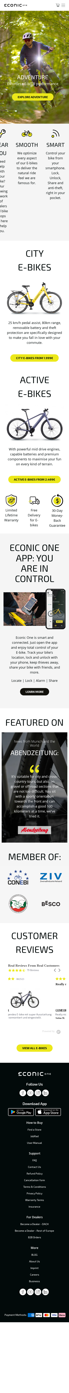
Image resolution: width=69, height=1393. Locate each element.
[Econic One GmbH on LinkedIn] (45, 1093)
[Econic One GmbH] (25, 5)
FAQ (34, 1160)
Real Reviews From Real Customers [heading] (33, 965)
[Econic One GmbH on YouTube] (30, 1093)
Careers (34, 1274)
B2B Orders (34, 1237)
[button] (55, 970)
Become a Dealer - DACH (34, 1224)
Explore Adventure (33, 97)
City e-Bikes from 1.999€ (34, 358)
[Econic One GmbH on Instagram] (38, 1093)
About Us (34, 1261)
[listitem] (35, 1000)
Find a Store (34, 1129)
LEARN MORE (35, 691)
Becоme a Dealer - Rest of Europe (34, 1230)
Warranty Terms (34, 1200)
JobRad (34, 1136)
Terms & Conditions (34, 1186)
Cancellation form (34, 1180)
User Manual (34, 1142)
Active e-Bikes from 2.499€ (34, 479)
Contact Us (34, 1166)
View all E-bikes (34, 1048)
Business (34, 1281)
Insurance (34, 1206)
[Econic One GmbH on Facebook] (23, 1093)
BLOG (34, 1254)
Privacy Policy (34, 1193)
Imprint (35, 1268)
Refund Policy (35, 1173)
